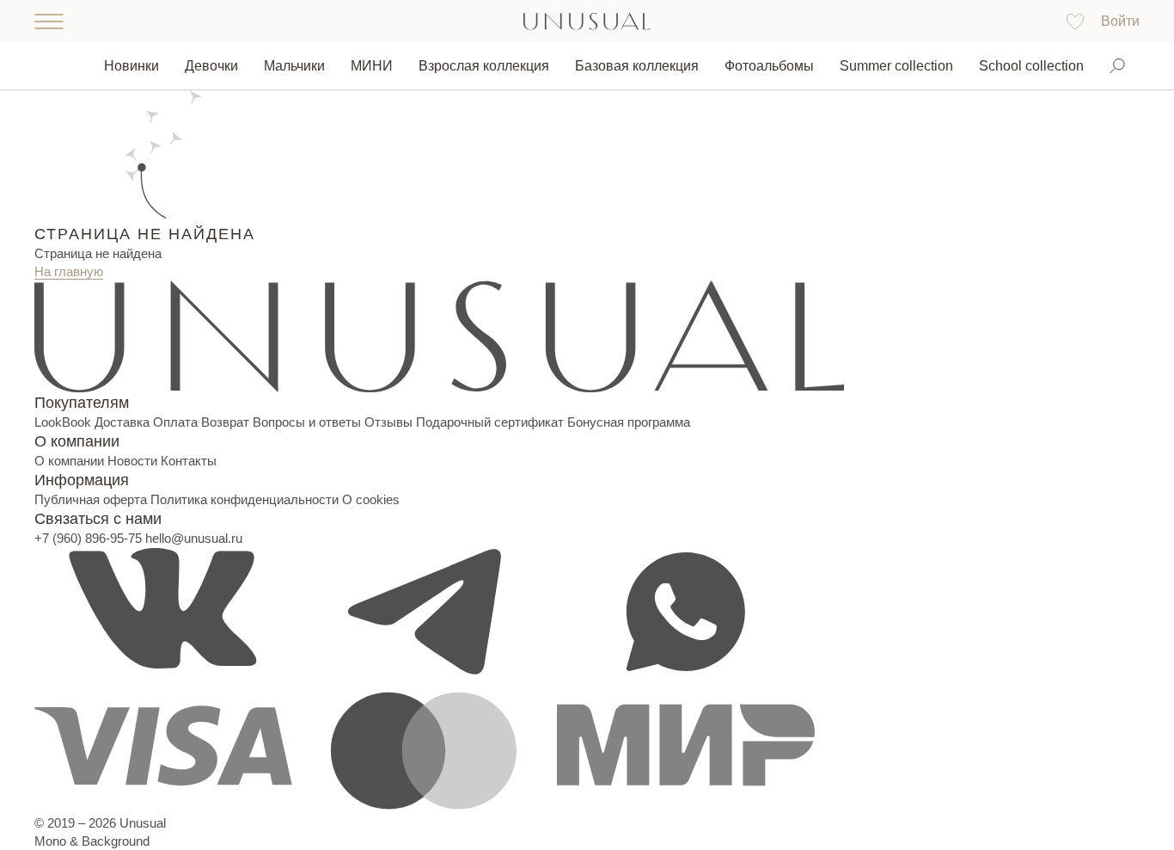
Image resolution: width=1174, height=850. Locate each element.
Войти (1120, 21)
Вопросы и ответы (307, 422)
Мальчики (294, 66)
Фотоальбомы (769, 66)
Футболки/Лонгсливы (266, 237)
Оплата (175, 422)
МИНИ (372, 66)
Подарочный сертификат (490, 422)
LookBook (62, 422)
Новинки (131, 66)
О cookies (371, 499)
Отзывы (388, 422)
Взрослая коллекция (484, 66)
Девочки (211, 66)
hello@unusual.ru (193, 538)
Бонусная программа (628, 422)
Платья (222, 120)
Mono (50, 841)
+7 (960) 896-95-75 (88, 538)
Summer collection (896, 66)
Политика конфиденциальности (244, 499)
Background (116, 841)
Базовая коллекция (637, 66)
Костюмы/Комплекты (265, 149)
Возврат (225, 422)
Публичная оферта (90, 499)
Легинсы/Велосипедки (270, 178)
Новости (132, 460)
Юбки (217, 207)
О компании (69, 460)
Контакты (189, 460)
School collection (1031, 66)
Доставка (122, 422)
